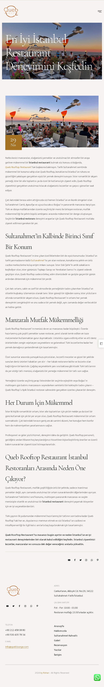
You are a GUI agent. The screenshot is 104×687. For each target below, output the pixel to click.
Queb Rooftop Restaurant (18, 167)
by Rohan (44, 672)
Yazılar (57, 650)
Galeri (57, 640)
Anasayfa (59, 626)
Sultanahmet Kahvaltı (65, 635)
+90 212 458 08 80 (15, 630)
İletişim (58, 654)
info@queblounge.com (17, 646)
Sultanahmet (37, 260)
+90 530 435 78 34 (15, 634)
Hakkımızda (60, 631)
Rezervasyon (60, 645)
